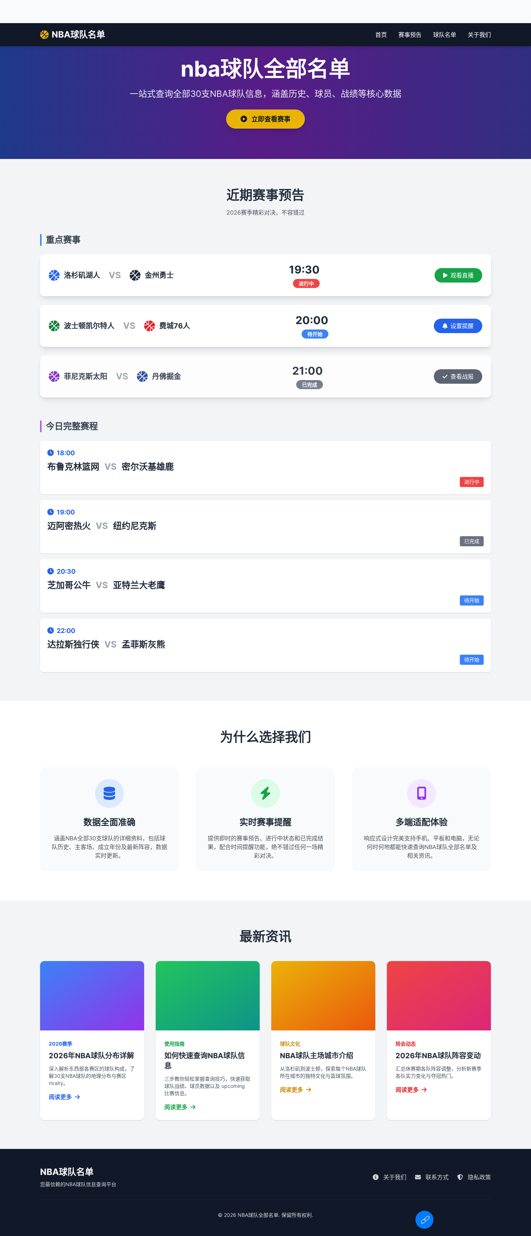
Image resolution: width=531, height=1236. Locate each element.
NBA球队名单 (78, 34)
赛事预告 (410, 34)
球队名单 (444, 34)
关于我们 (479, 34)
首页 (381, 34)
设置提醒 (462, 326)
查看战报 (462, 376)
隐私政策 (478, 1177)
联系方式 (436, 1177)
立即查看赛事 (270, 119)
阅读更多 (61, 1097)
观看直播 (462, 275)
